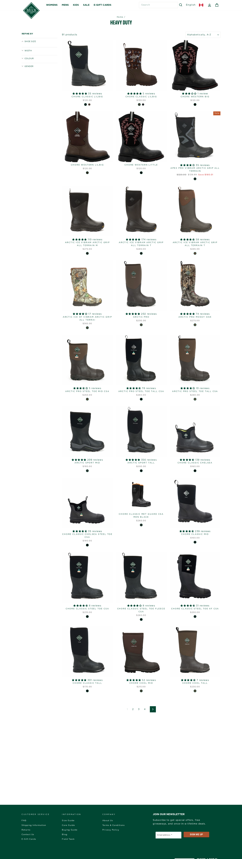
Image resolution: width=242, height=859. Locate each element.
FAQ (24, 821)
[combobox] (158, 5)
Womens (52, 5)
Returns (26, 830)
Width (28, 51)
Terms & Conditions (113, 825)
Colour (29, 59)
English (191, 5)
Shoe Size (30, 42)
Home (120, 17)
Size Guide (68, 821)
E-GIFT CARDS (102, 5)
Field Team (68, 839)
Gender (29, 66)
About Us (107, 821)
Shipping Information (34, 825)
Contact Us (28, 835)
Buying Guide (69, 830)
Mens (65, 5)
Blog (64, 835)
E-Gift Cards (29, 839)
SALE (86, 5)
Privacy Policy (110, 830)
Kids (76, 5)
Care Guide (68, 825)
